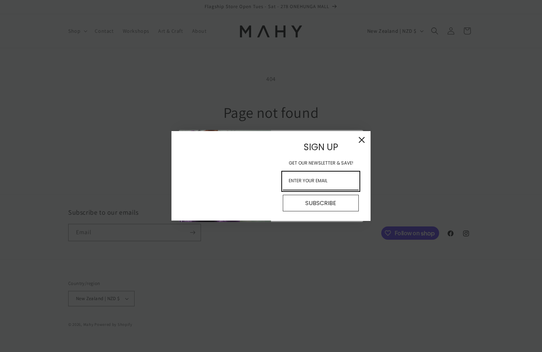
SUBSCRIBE (320, 203)
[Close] (362, 140)
